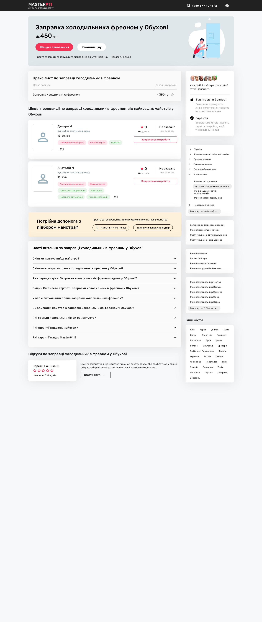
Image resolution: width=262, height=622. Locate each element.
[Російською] (228, 5)
